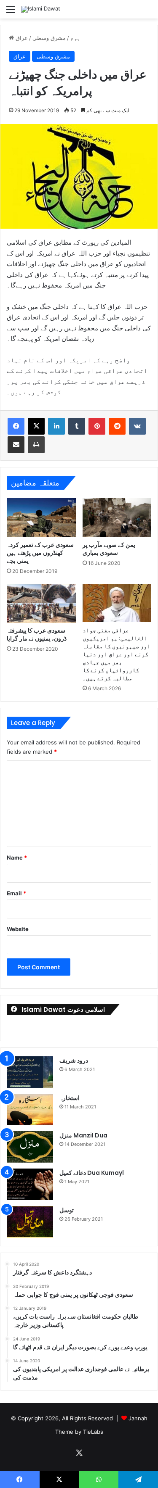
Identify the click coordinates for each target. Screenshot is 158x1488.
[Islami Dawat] (40, 9)
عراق (22, 37)
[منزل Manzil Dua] (30, 1147)
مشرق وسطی (49, 37)
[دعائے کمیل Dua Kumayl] (30, 1184)
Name (17, 857)
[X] (36, 426)
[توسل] (30, 1221)
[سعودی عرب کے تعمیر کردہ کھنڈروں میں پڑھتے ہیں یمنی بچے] (41, 517)
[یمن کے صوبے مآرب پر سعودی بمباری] (117, 517)
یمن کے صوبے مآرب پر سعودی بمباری (109, 549)
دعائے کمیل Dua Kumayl (91, 1173)
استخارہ (69, 1098)
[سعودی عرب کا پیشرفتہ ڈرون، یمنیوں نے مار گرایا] (41, 603)
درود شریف (73, 1060)
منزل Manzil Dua (83, 1135)
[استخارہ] (30, 1109)
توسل (66, 1210)
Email (16, 893)
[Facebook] (16, 426)
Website (18, 929)
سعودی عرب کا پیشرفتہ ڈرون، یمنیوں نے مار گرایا (37, 634)
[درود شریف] (30, 1072)
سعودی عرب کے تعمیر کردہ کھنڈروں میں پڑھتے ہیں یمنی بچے (40, 553)
